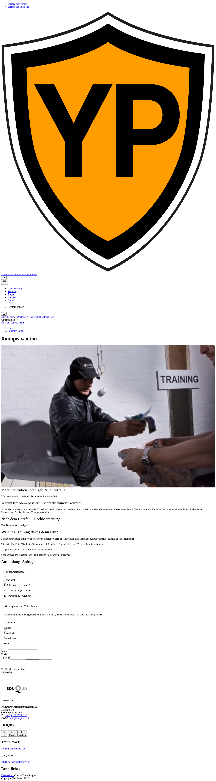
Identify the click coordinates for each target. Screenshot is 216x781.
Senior (7, 643)
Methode (12, 291)
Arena (11, 294)
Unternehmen (16, 307)
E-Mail (4, 654)
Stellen (4, 748)
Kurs (10, 328)
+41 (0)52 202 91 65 (16, 715)
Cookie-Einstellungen (25, 775)
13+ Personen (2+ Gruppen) (18, 595)
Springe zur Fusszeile (18, 6)
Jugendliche (10, 633)
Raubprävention (16, 331)
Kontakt (12, 297)
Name (4, 651)
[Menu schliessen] (4, 282)
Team (21, 322)
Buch (10, 748)
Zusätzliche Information (13, 669)
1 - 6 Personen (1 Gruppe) (17, 585)
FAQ (10, 302)
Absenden (7, 672)
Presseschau (19, 748)
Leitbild (14, 322)
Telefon (5, 657)
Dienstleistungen (16, 288)
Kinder (7, 627)
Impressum (24, 762)
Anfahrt (11, 300)
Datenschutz (13, 762)
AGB (4, 762)
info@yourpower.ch (19, 718)
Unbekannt (9, 580)
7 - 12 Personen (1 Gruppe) (17, 590)
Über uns (5, 322)
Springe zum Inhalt (17, 4)
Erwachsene (10, 638)
